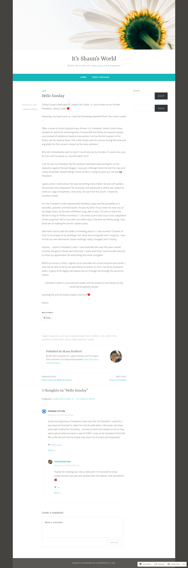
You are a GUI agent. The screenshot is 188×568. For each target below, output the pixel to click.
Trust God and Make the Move (57, 378)
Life (44, 91)
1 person (59, 445)
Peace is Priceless (117, 378)
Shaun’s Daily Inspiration (75, 339)
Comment (114, 542)
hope (67, 336)
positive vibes (111, 336)
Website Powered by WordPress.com (93, 563)
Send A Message (100, 77)
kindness (96, 336)
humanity (74, 336)
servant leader (57, 339)
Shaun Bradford (30, 109)
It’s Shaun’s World (94, 59)
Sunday (91, 339)
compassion (54, 336)
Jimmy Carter (85, 336)
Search (136, 90)
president (46, 339)
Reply (51, 450)
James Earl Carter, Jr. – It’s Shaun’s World (73, 398)
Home (83, 77)
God (62, 336)
